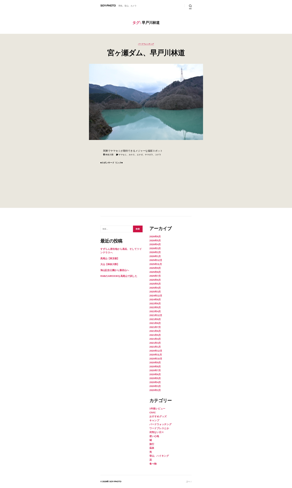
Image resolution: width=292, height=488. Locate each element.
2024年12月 (155, 295)
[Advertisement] (146, 183)
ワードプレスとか (159, 428)
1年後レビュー (157, 408)
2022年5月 (155, 307)
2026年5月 (155, 240)
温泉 (151, 448)
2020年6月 (155, 374)
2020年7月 (155, 370)
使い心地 (154, 436)
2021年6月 (155, 331)
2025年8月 (155, 272)
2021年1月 (155, 346)
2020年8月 (155, 366)
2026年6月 (155, 236)
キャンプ (154, 420)
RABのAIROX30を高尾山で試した (118, 276)
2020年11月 (155, 354)
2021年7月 (155, 327)
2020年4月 (155, 382)
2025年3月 (155, 291)
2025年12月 (155, 260)
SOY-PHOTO (108, 5)
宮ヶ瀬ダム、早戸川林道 (146, 53)
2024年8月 (155, 299)
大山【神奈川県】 (109, 264)
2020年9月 (155, 362)
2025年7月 (155, 276)
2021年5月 (155, 335)
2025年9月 (155, 268)
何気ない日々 (156, 432)
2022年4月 (155, 311)
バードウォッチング (146, 44)
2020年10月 (155, 358)
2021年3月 (155, 343)
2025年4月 (155, 287)
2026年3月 (155, 248)
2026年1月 (155, 256)
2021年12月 (155, 315)
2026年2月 (155, 252)
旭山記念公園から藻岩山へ (114, 270)
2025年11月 (155, 264)
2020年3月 (155, 386)
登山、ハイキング (159, 455)
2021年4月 (155, 339)
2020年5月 (155, 378)
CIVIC (152, 412)
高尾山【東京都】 (109, 258)
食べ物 (153, 463)
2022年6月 (155, 303)
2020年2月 (155, 390)
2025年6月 (155, 280)
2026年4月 (155, 244)
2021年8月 (155, 323)
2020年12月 (155, 350)
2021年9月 (155, 319)
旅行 (151, 444)
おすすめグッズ (158, 416)
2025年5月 (155, 283)
